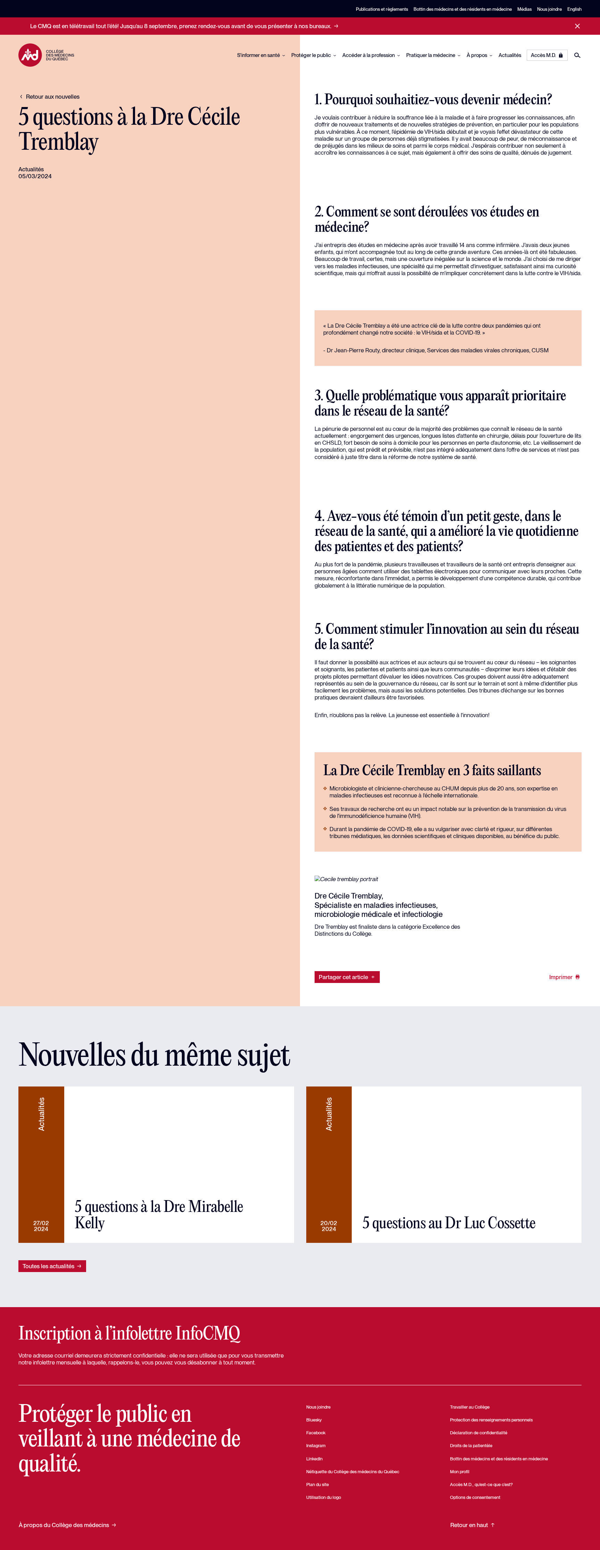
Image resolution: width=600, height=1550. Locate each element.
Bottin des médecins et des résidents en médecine (463, 9)
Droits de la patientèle (471, 1445)
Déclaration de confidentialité (478, 1432)
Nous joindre (549, 9)
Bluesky (314, 1419)
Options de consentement (475, 1497)
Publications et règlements (382, 9)
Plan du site (317, 1484)
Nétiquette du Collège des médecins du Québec (352, 1471)
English (574, 9)
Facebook (315, 1432)
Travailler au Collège (470, 1407)
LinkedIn (314, 1458)
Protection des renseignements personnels (491, 1419)
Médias (524, 9)
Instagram (316, 1445)
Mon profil (459, 1471)
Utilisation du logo (323, 1497)
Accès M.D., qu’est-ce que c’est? (481, 1484)
